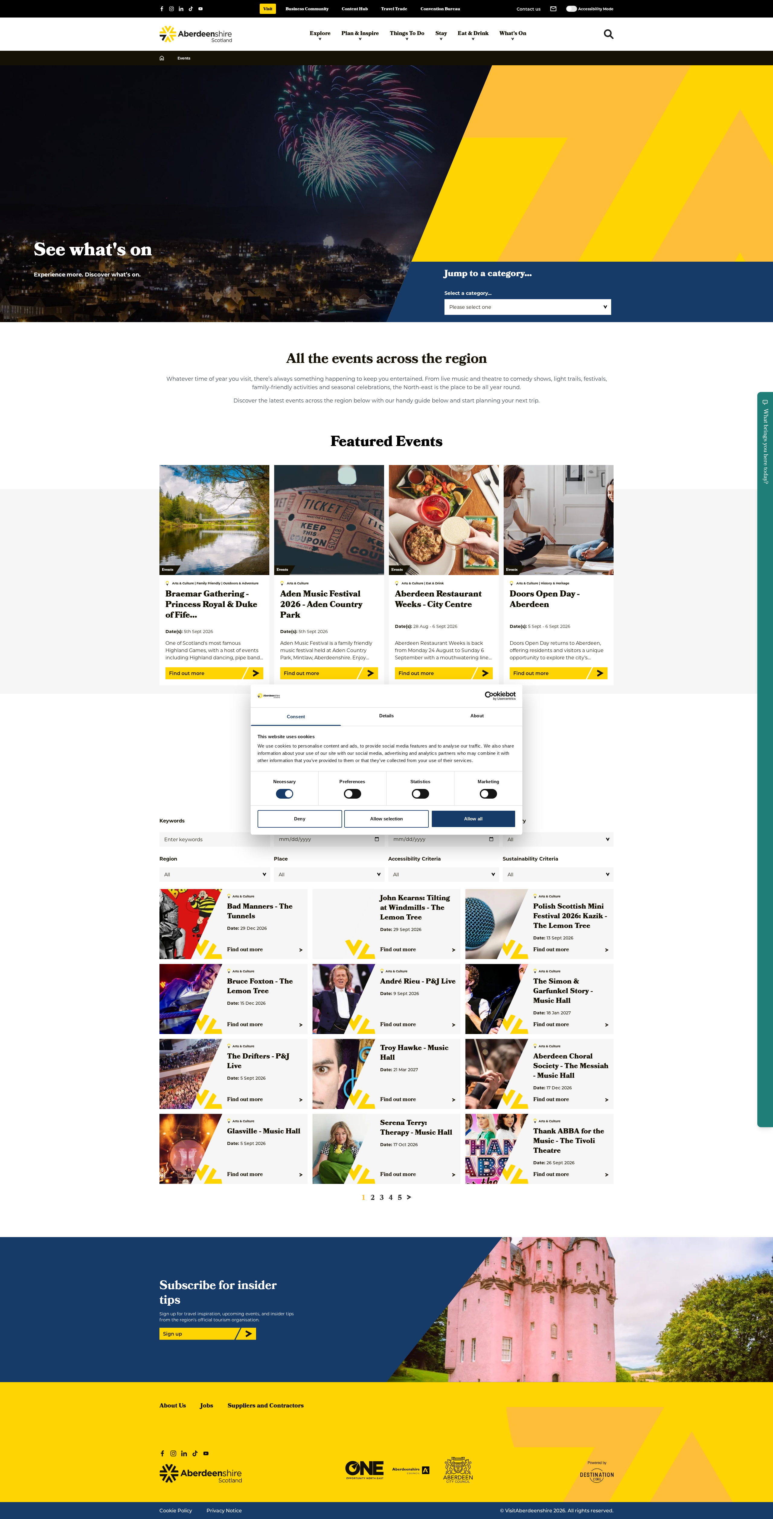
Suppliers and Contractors (266, 1406)
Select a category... (468, 293)
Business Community (307, 9)
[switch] (352, 794)
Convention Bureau (440, 9)
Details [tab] (386, 715)
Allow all (473, 818)
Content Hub (355, 9)
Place (281, 858)
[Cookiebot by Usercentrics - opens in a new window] (489, 695)
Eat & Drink (473, 34)
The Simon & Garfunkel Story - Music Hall (563, 991)
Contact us (528, 9)
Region (168, 858)
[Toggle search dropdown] (609, 34)
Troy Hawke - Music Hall (414, 1053)
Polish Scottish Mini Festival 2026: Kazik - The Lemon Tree (570, 916)
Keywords (172, 820)
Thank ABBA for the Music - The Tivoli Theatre (568, 1141)
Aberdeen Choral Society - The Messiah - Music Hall (570, 1066)
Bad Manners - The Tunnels (260, 912)
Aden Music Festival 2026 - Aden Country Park (321, 605)
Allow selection (386, 818)
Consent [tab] (296, 716)
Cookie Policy (175, 1510)
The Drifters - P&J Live (258, 1062)
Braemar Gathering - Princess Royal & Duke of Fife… (211, 605)
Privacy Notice (224, 1510)
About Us (172, 1406)
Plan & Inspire (360, 34)
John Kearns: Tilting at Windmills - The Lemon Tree (415, 908)
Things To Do (407, 34)
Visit (267, 9)
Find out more (245, 950)
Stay (441, 34)
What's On (512, 34)
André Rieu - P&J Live (418, 982)
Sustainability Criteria (530, 858)
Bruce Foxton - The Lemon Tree (260, 987)
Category (514, 820)
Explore (320, 34)
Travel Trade (394, 9)
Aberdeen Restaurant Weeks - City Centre (438, 600)
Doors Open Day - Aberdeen (544, 600)
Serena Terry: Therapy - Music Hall (416, 1128)
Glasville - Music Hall (263, 1132)
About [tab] (477, 715)
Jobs (206, 1406)
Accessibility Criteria (414, 858)
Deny (299, 818)
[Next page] (409, 1197)
